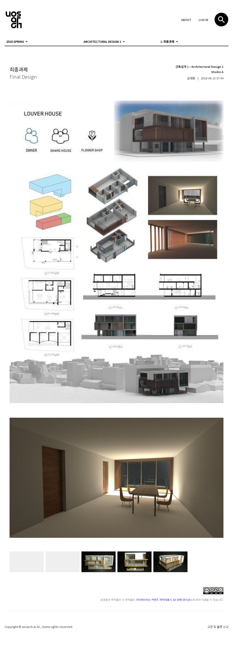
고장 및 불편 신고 (217, 626)
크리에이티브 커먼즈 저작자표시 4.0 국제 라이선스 (164, 600)
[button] (186, 20)
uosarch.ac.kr (31, 626)
